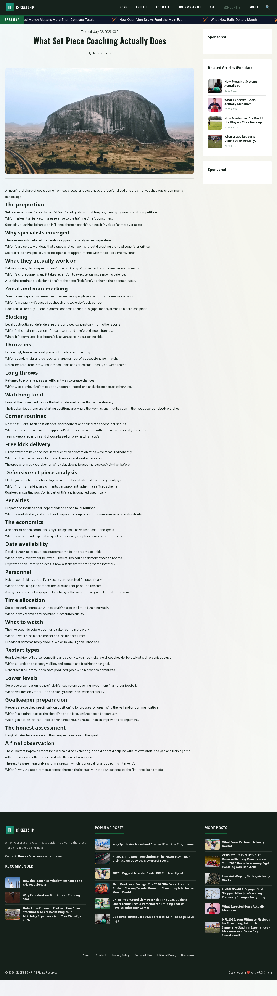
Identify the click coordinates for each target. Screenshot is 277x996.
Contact (101, 955)
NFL (212, 7)
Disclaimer (187, 955)
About (253, 7)
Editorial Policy (166, 955)
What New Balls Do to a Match (76, 19)
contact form (52, 856)
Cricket (141, 7)
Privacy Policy (120, 955)
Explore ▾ (232, 7)
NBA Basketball (189, 7)
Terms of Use (143, 955)
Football (162, 7)
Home (123, 7)
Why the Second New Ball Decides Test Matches (162, 19)
